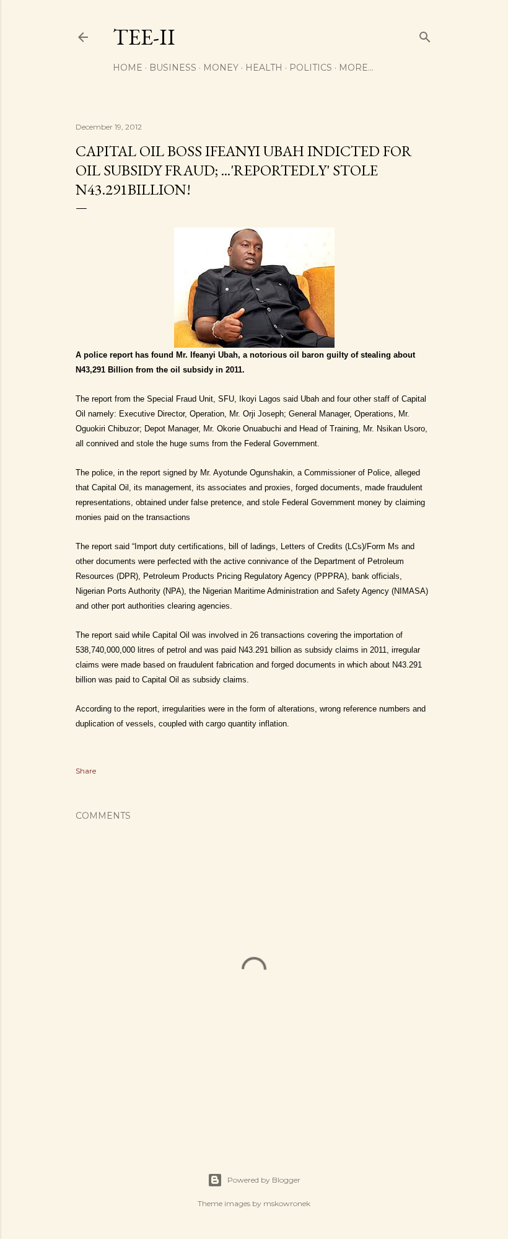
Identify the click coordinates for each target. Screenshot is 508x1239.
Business (172, 67)
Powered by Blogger (263, 1179)
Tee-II (144, 36)
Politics (310, 67)
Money (221, 67)
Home (127, 67)
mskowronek (286, 1203)
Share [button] (86, 770)
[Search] (425, 34)
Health (263, 67)
